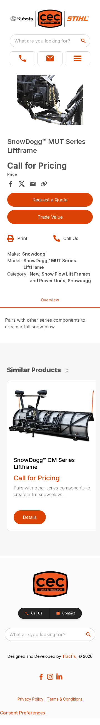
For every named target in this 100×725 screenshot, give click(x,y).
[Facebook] (41, 676)
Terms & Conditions (64, 699)
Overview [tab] (50, 300)
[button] (22, 58)
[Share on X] (21, 184)
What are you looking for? (42, 41)
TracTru (69, 656)
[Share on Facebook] (10, 184)
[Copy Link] (44, 184)
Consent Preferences (22, 713)
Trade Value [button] (50, 217)
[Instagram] (50, 676)
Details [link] (30, 517)
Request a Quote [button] (50, 199)
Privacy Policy (30, 699)
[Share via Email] (32, 184)
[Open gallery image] (50, 100)
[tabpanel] (50, 100)
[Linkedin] (59, 676)
